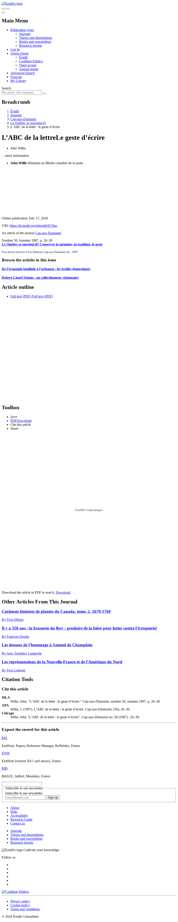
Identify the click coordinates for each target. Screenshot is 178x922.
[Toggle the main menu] (3, 12)
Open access (27, 65)
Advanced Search (22, 73)
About (24, 53)
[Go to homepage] (12, 3)
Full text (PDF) (20, 296)
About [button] (15, 53)
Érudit (23, 57)
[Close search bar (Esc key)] (8, 8)
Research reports (30, 45)
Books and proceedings (35, 41)
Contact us (17, 823)
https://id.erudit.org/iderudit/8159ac (34, 225)
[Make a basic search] (3, 8)
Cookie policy (20, 905)
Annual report (28, 69)
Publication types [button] (22, 30)
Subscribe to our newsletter (23, 793)
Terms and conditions (25, 909)
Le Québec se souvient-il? (28, 123)
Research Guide (21, 819)
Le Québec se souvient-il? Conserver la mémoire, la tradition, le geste (52, 244)
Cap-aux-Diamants (23, 119)
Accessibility (19, 815)
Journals (24, 34)
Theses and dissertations (35, 38)
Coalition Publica (31, 61)
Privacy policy (20, 901)
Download (63, 592)
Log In (15, 49)
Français (16, 77)
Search (6, 88)
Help (13, 811)
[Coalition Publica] (15, 892)
